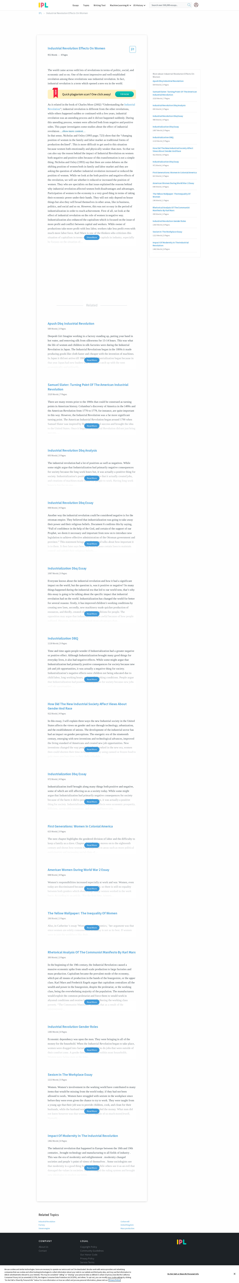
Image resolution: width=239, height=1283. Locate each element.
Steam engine (44, 1228)
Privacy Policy (87, 1258)
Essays (76, 5)
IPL (40, 13)
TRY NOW (124, 94)
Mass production (127, 1228)
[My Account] (197, 4)
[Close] (235, 1274)
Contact (43, 1250)
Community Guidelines (92, 1250)
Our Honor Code (88, 1254)
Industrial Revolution (47, 1221)
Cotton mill (125, 1221)
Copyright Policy (88, 1246)
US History (138, 5)
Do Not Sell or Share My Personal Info (183, 1274)
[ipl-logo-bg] (44, 4)
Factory (42, 1225)
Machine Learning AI (119, 5)
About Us (43, 1246)
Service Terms (87, 1262)
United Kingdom (127, 1225)
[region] (119, 1274)
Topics (86, 5)
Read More (92, 360)
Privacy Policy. (114, 1280)
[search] (189, 5)
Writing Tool (100, 5)
